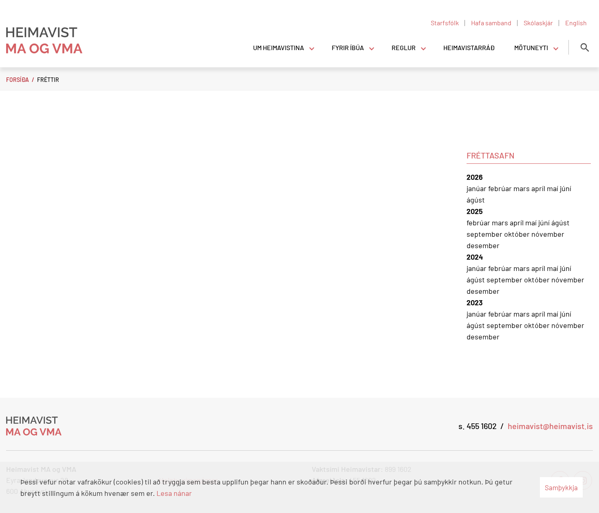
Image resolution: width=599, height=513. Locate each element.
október (517, 233)
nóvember (547, 233)
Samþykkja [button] (561, 487)
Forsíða (17, 79)
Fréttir (48, 79)
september (485, 233)
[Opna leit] (585, 47)
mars (522, 188)
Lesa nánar (174, 493)
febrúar (500, 188)
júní (565, 188)
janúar (477, 188)
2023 (474, 302)
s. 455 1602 (477, 426)
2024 (475, 256)
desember (483, 245)
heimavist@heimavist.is (550, 426)
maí (553, 188)
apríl (539, 188)
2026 (474, 176)
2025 (474, 211)
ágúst (476, 199)
